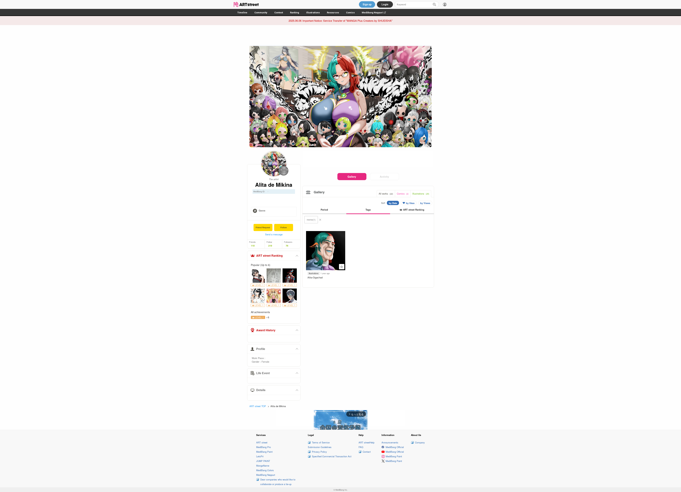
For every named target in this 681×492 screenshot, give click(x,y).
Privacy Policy (319, 451)
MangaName (262, 465)
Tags (368, 209)
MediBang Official (395, 447)
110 (253, 245)
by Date (393, 203)
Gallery (352, 176)
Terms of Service (321, 442)
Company (420, 442)
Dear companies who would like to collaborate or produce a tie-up (277, 482)
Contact (367, 451)
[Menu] (445, 4)
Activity (384, 176)
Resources (333, 12)
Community (260, 12)
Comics (350, 12)
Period (324, 209)
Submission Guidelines (320, 447)
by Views (425, 203)
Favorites (341, 266)
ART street (261, 442)
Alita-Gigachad (315, 277)
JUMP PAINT (263, 461)
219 (270, 245)
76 (287, 245)
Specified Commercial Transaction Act (331, 456)
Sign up (367, 4)
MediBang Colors (265, 470)
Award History (265, 330)
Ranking (294, 12)
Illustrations (313, 12)
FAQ (361, 447)
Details (260, 390)
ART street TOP (257, 406)
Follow (283, 227)
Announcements (390, 442)
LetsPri (259, 456)
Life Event (263, 373)
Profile (260, 349)
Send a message (274, 234)
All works (386, 193)
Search (434, 4)
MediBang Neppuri (375, 12)
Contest (278, 12)
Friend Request (263, 227)
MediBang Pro (263, 447)
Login (385, 4)
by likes (410, 203)
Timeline (242, 12)
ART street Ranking (269, 255)
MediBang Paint (264, 451)
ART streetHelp (366, 442)
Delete (320, 219)
